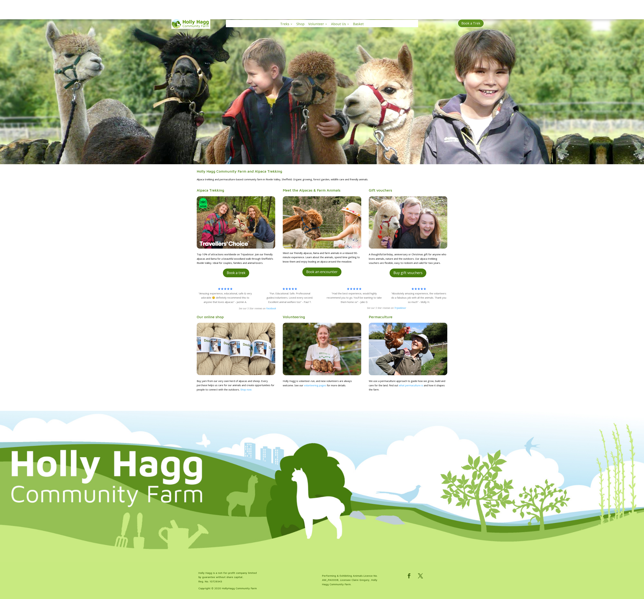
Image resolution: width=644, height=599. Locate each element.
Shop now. (246, 389)
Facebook (271, 308)
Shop (300, 24)
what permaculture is (411, 385)
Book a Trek (470, 23)
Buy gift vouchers (407, 272)
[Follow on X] (420, 576)
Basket (358, 24)
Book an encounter (322, 271)
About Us (338, 24)
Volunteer (316, 24)
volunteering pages (315, 385)
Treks (284, 24)
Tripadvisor (400, 307)
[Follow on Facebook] (409, 576)
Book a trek (236, 272)
